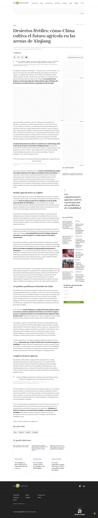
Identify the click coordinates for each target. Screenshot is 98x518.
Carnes (41, 3)
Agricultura (57, 3)
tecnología (35, 432)
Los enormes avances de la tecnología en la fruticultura (39, 465)
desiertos (21, 432)
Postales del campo (79, 249)
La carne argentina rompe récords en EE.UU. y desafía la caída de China (58, 466)
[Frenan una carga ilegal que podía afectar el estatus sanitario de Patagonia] (68, 240)
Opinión (15, 499)
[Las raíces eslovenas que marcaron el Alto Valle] (68, 253)
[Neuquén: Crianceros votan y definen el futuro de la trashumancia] (68, 263)
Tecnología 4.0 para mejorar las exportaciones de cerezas (21, 465)
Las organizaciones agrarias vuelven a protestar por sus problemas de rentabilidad (73, 201)
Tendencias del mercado (56, 459)
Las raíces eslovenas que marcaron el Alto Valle (79, 255)
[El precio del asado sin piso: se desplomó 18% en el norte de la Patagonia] (68, 275)
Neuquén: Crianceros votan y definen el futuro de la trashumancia (80, 266)
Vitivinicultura (48, 3)
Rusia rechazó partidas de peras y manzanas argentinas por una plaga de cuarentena (79, 228)
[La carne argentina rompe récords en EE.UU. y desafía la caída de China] (58, 451)
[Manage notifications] (94, 513)
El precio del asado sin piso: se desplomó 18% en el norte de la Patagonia (79, 278)
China (14, 25)
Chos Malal (77, 259)
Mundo (70, 3)
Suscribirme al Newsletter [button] (73, 302)
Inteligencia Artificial (37, 459)
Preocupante (77, 221)
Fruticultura (35, 3)
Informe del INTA (78, 271)
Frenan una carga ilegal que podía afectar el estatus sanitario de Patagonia (80, 243)
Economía (64, 3)
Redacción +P (18, 52)
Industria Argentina (19, 459)
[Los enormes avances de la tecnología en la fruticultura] (40, 451)
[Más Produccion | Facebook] (82, 3)
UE (64, 190)
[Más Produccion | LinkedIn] (84, 3)
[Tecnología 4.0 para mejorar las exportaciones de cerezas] (21, 451)
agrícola (28, 432)
